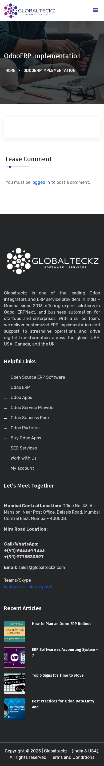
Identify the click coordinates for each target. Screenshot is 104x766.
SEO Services (24, 448)
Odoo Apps (21, 397)
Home (10, 70)
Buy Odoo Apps (26, 437)
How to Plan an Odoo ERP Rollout (61, 624)
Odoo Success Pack (30, 417)
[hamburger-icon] (95, 11)
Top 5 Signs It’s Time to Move (57, 675)
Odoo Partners (25, 427)
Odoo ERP (20, 387)
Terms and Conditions (72, 757)
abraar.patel (40, 586)
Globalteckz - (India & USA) (71, 750)
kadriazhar (14, 586)
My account (22, 468)
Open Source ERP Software (38, 377)
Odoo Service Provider (33, 407)
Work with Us (24, 458)
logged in (40, 182)
